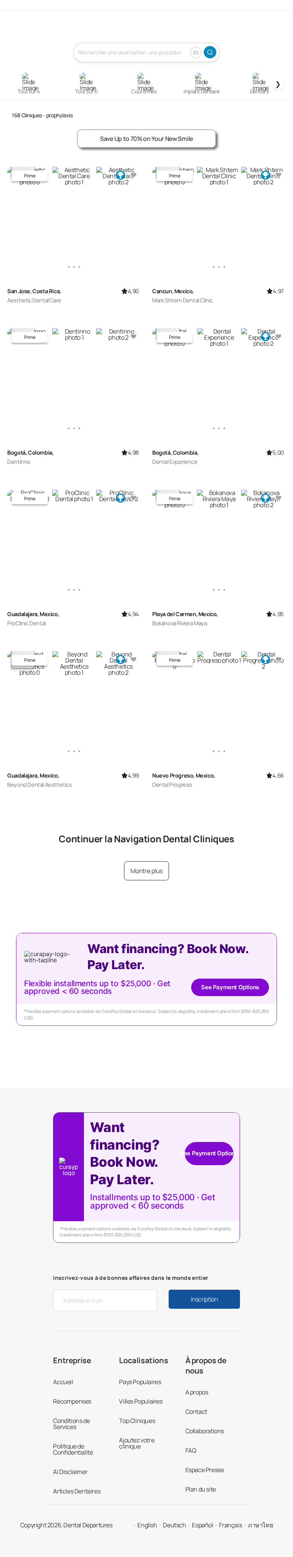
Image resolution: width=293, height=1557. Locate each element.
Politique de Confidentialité (73, 1449)
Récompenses (72, 1401)
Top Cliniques (137, 1420)
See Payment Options (230, 987)
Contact (196, 1411)
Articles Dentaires (76, 1491)
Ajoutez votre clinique (136, 1443)
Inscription (204, 1299)
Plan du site (200, 1489)
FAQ (190, 1450)
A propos (196, 1392)
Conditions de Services (71, 1423)
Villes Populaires (140, 1401)
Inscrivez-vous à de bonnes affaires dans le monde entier (130, 1277)
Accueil (63, 1382)
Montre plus (146, 871)
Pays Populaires (140, 1382)
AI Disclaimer (70, 1472)
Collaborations (204, 1431)
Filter (195, 52)
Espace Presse (204, 1470)
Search (210, 52)
